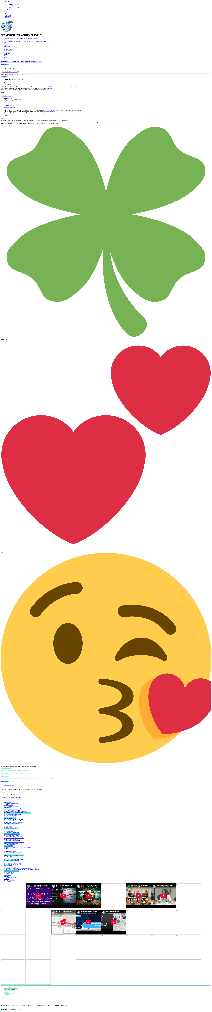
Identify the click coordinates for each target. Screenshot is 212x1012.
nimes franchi (4, 76)
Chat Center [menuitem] (8, 15)
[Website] (7, 31)
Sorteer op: (19, 789)
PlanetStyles (21, 1005)
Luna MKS (3, 97)
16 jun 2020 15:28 (7, 84)
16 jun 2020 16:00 (7, 105)
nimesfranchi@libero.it (46, 88)
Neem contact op (5, 776)
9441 (11, 98)
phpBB (9, 1005)
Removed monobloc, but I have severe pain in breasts (21, 62)
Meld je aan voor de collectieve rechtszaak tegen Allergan (15, 770)
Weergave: (5, 789)
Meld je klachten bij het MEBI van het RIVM (11, 773)
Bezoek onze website (6, 768)
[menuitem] (13, 4)
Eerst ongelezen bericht (7, 74)
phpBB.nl (17, 1009)
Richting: (33, 789)
